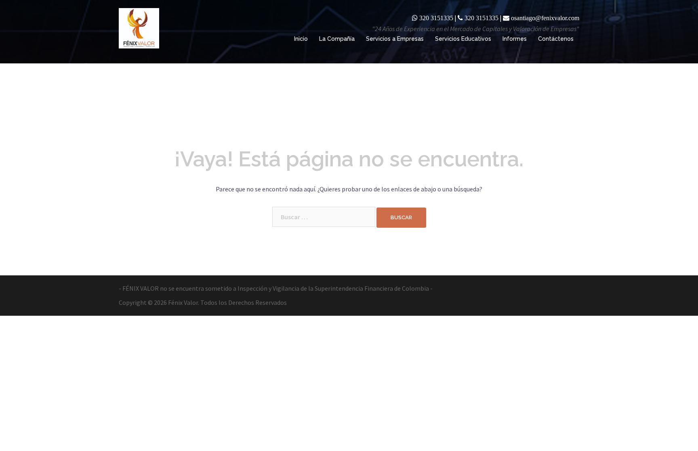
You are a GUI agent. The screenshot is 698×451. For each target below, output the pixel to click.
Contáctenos (556, 39)
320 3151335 (436, 18)
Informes (514, 39)
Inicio (301, 39)
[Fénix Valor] (139, 27)
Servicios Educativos (463, 39)
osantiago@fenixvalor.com (545, 18)
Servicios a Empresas (395, 39)
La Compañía (337, 39)
